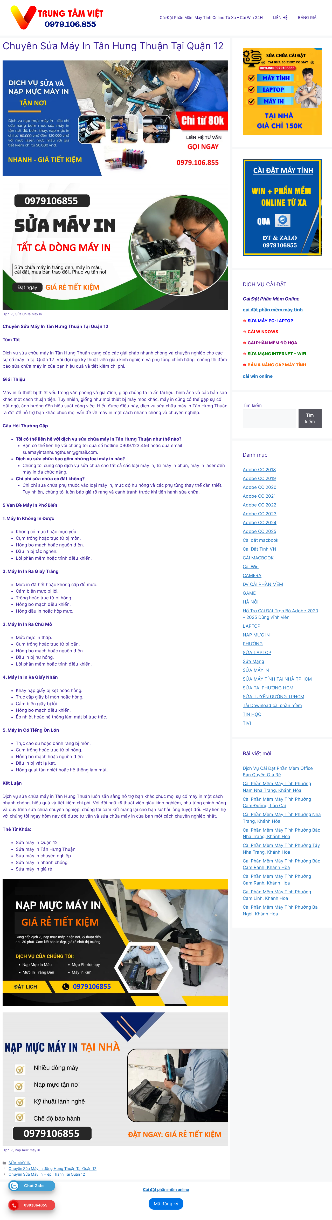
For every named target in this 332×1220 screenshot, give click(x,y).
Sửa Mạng (253, 661)
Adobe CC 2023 (259, 513)
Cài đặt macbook (260, 540)
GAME (249, 593)
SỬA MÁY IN (20, 1163)
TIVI (247, 723)
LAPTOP (251, 626)
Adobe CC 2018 (259, 469)
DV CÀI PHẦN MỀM (263, 584)
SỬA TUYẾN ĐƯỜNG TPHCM (273, 696)
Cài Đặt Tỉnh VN (259, 549)
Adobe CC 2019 (259, 478)
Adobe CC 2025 (259, 531)
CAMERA (252, 575)
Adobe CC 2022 (259, 505)
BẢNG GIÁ (307, 17)
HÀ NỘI (250, 602)
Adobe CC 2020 (259, 487)
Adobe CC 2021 (259, 496)
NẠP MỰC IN (256, 635)
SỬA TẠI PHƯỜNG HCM (268, 687)
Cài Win (251, 566)
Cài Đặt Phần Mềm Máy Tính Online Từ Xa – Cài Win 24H (211, 17)
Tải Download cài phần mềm (272, 705)
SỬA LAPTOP (257, 652)
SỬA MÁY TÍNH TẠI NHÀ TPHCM (277, 679)
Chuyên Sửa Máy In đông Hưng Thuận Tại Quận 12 (52, 1168)
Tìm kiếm (252, 405)
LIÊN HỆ (280, 17)
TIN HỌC (252, 714)
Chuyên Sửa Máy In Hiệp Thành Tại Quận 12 (47, 1174)
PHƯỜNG (253, 643)
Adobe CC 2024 (259, 522)
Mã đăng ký (166, 1203)
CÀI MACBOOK (258, 557)
